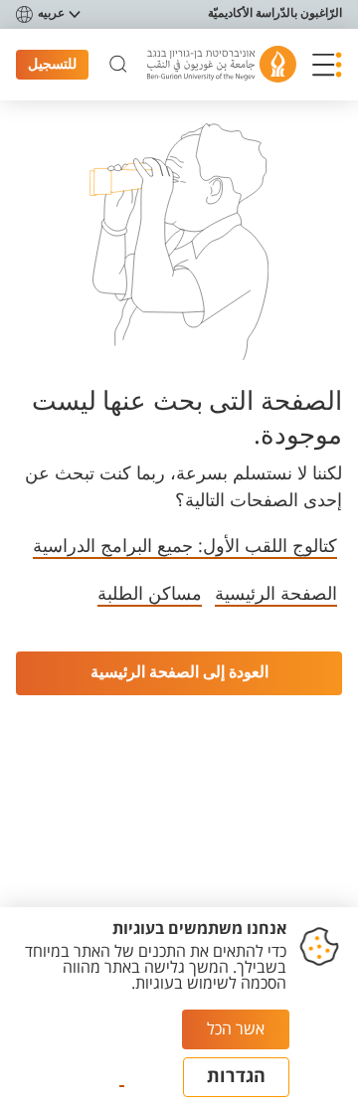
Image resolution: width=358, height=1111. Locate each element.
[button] (327, 65)
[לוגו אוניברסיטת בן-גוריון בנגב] (221, 64)
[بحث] (118, 65)
